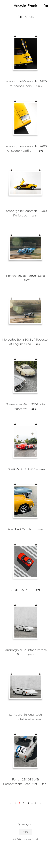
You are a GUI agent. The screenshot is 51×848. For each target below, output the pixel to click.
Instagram (27, 824)
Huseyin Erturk (30, 839)
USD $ (24, 832)
